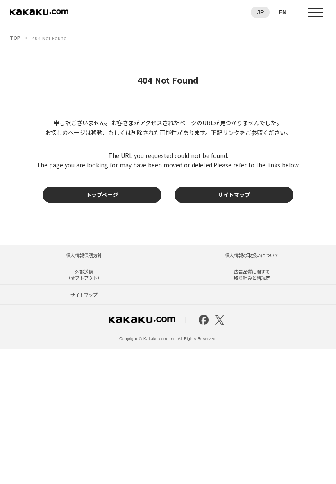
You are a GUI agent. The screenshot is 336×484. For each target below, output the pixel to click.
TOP (15, 37)
